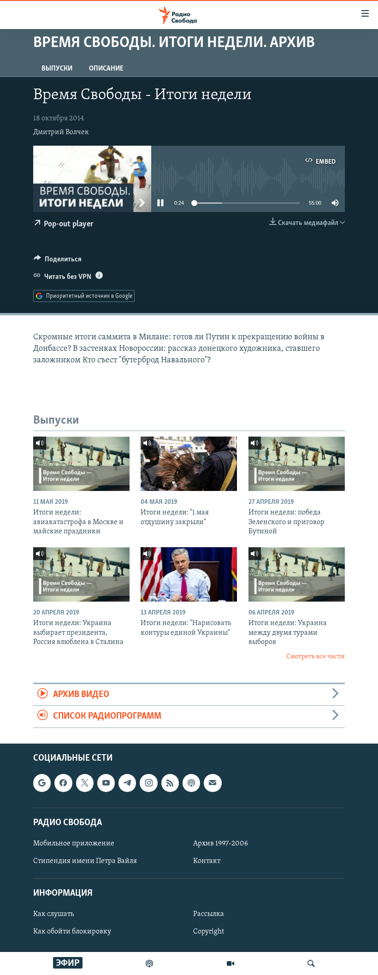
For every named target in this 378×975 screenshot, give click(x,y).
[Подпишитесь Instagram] (148, 783)
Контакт (206, 861)
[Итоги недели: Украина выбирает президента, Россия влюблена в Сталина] (81, 574)
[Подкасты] (191, 783)
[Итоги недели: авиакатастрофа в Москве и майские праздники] (81, 464)
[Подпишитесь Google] (42, 783)
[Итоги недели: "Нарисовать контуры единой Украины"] (189, 574)
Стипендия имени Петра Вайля (85, 861)
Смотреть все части (315, 656)
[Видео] (230, 963)
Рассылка (208, 914)
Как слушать (53, 914)
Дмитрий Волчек (61, 132)
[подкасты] (149, 963)
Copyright (208, 931)
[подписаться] (212, 783)
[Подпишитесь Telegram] (127, 783)
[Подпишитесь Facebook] (63, 783)
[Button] (58, 261)
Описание (106, 68)
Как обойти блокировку (72, 931)
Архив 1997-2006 (220, 843)
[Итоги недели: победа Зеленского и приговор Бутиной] (296, 464)
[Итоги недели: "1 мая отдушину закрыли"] (189, 464)
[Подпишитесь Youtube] (106, 783)
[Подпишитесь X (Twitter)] (85, 783)
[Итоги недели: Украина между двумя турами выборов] (296, 574)
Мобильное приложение (73, 843)
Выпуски (56, 68)
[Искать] (311, 963)
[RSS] (170, 783)
